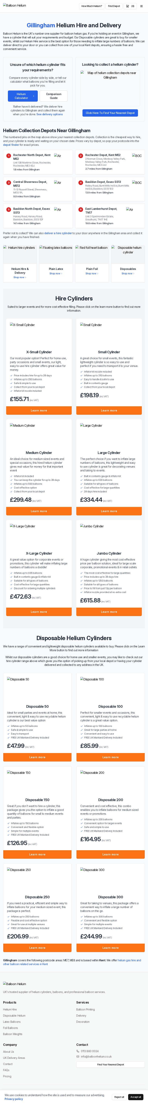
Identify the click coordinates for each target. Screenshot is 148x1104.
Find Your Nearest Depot (110, 1064)
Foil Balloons (10, 1027)
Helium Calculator (21, 96)
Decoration (83, 1021)
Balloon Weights (12, 1034)
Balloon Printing (85, 1009)
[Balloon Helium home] (23, 6)
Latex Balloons (11, 1021)
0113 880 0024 (90, 1051)
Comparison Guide (53, 96)
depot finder (11, 144)
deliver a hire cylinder (58, 233)
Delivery (81, 1015)
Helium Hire (10, 1009)
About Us (8, 1051)
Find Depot (114, 6)
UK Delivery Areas (14, 1057)
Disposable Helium (14, 1015)
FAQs (6, 1070)
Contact (7, 1064)
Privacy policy (14, 1099)
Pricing (7, 1076)
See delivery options (49, 114)
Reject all (119, 1097)
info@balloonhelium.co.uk (96, 1056)
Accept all (135, 1097)
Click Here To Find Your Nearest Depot (110, 112)
